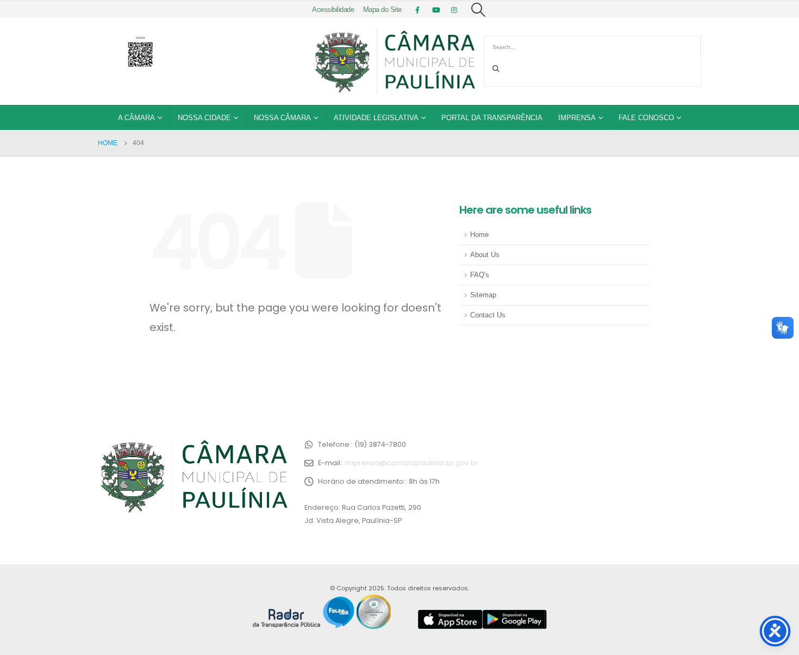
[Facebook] (417, 9)
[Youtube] (436, 9)
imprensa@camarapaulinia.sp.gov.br (411, 462)
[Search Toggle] (478, 10)
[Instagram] (454, 9)
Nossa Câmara (282, 118)
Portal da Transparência (491, 118)
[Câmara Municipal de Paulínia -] (394, 61)
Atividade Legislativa (376, 118)
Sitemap (483, 295)
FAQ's (479, 275)
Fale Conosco (646, 118)
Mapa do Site (382, 10)
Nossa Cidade (204, 118)
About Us (485, 255)
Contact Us (487, 315)
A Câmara (136, 118)
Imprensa (577, 118)
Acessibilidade (333, 10)
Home (479, 235)
